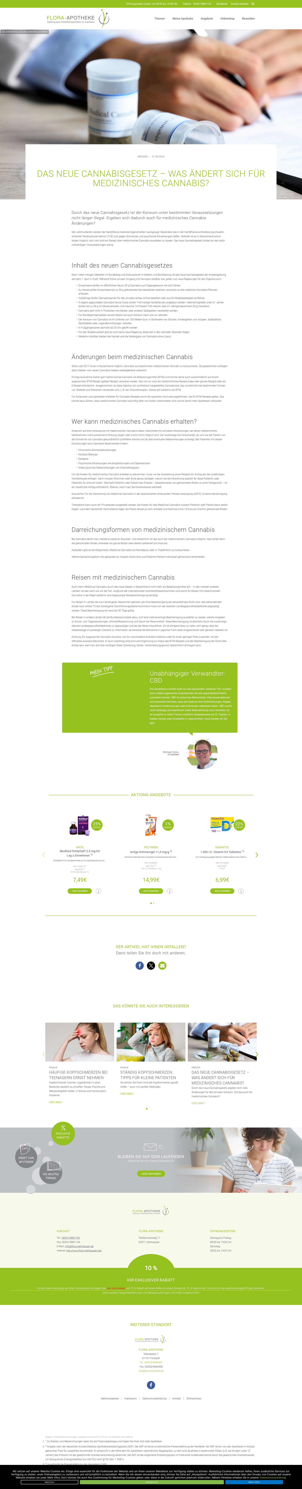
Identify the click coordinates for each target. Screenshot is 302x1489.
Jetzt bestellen (80, 890)
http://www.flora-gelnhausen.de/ (84, 1250)
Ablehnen (49, 1482)
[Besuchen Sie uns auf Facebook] (151, 1385)
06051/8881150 (202, 4)
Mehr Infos (254, 1482)
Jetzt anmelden (151, 1173)
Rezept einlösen (240, 3)
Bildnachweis (194, 1398)
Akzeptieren (152, 1482)
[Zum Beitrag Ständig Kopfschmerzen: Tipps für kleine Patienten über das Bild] (151, 1042)
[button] (258, 852)
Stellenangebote (110, 1398)
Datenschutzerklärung (154, 1398)
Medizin (143, 156)
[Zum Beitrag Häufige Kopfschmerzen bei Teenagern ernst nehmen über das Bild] (79, 1042)
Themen (159, 18)
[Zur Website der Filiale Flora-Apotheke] (151, 1339)
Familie (53, 1067)
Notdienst (222, 3)
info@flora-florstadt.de (151, 1370)
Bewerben (248, 18)
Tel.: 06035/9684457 (151, 1362)
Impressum (130, 1398)
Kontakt (176, 1398)
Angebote (207, 18)
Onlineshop (228, 18)
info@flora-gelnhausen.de (79, 1246)
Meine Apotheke (183, 18)
